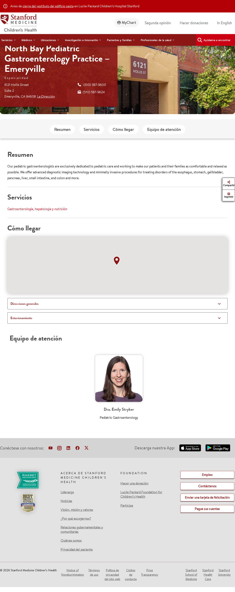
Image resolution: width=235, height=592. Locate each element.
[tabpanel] (119, 389)
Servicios (92, 129)
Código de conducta (131, 574)
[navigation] (117, 40)
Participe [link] (126, 505)
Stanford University (224, 572)
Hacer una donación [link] (134, 483)
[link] (226, 23)
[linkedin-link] (68, 449)
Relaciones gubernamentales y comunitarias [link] (82, 529)
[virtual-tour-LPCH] (50, 449)
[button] (117, 260)
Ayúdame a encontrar (217, 40)
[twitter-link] (86, 449)
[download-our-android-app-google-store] (217, 448)
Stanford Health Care (208, 574)
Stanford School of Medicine (191, 574)
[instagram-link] (59, 449)
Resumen (62, 129)
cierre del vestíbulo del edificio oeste (48, 6)
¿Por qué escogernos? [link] (76, 518)
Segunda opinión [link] (158, 22)
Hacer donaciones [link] (194, 22)
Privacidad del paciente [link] (77, 549)
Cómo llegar (123, 129)
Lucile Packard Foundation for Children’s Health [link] (141, 494)
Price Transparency (149, 572)
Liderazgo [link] (67, 492)
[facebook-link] (77, 449)
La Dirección (46, 96)
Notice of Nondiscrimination (72, 572)
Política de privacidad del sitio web (112, 574)
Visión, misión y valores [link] (77, 510)
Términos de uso (94, 572)
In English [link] (224, 22)
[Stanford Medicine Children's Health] (18, 22)
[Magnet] (28, 480)
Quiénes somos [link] (71, 540)
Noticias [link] (66, 501)
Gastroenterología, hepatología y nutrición (37, 209)
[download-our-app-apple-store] (190, 448)
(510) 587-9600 (95, 84)
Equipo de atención (164, 129)
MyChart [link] (129, 22)
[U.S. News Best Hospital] (28, 503)
